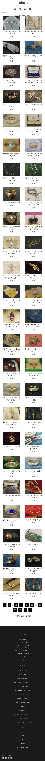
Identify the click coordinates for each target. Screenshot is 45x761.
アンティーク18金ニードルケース (33, 33)
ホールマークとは (22, 719)
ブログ (22, 735)
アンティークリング (22, 642)
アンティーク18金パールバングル (11, 106)
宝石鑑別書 (22, 706)
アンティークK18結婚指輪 (11, 202)
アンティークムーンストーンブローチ (11, 33)
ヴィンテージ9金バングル (33, 520)
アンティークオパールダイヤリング (11, 130)
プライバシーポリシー (22, 694)
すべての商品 (22, 639)
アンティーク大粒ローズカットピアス (11, 374)
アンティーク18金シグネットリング (11, 594)
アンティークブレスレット (22, 650)
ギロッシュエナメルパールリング (11, 521)
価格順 (23, 15)
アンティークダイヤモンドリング (11, 497)
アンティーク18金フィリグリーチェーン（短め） (33, 326)
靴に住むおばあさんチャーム (11, 570)
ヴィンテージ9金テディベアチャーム (33, 277)
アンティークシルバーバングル (11, 57)
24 (21, 605)
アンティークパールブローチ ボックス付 (33, 130)
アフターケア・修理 (22, 686)
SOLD (22, 659)
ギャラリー (22, 739)
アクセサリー (22, 656)
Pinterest (22, 743)
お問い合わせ (22, 674)
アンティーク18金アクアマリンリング (11, 228)
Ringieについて (22, 670)
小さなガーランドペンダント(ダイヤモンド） (11, 423)
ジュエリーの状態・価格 (22, 702)
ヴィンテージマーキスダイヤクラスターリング (11, 277)
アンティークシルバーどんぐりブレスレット (33, 204)
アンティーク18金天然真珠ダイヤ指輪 (11, 252)
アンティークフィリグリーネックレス (33, 497)
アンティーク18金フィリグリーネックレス (11, 179)
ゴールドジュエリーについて (22, 723)
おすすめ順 (18, 15)
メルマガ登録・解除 (22, 747)
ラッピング (22, 710)
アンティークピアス (22, 648)
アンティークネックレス (22, 645)
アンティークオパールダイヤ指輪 (33, 399)
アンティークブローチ (22, 653)
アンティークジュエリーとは (22, 714)
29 (15, 610)
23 (16, 605)
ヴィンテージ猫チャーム (33, 593)
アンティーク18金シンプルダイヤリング (11, 472)
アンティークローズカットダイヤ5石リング (33, 155)
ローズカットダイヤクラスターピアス (33, 570)
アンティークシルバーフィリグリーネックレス (33, 179)
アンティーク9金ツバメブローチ (33, 350)
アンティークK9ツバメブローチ (33, 57)
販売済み (4, 12)
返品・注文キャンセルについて (22, 682)
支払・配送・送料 (22, 678)
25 (26, 605)
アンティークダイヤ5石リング (33, 472)
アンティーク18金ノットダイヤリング (11, 301)
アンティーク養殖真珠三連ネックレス (33, 448)
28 (40, 605)
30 (20, 610)
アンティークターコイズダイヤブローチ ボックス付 (33, 81)
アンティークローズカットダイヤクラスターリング (33, 301)
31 (25, 610)
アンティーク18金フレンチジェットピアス (33, 228)
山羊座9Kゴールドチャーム (11, 447)
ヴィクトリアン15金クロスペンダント (33, 423)
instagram (22, 727)
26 (32, 605)
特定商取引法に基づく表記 (22, 690)
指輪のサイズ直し (22, 698)
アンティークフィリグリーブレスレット (33, 545)
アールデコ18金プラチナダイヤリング (11, 155)
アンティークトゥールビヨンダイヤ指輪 (11, 81)
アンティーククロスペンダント (33, 106)
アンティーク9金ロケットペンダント (11, 545)
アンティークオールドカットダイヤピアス (11, 350)
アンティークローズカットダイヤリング (33, 374)
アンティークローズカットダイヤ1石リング (11, 399)
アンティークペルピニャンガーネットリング (11, 326)
